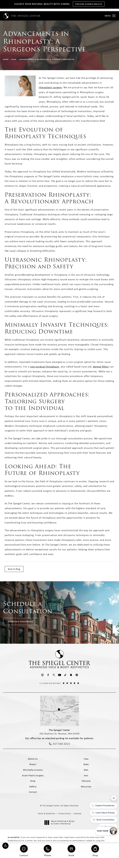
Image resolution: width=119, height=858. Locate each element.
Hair (86, 775)
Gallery (33, 786)
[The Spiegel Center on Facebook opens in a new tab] (48, 675)
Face (86, 758)
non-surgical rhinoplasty (44, 366)
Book (71, 855)
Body (86, 764)
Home (6, 59)
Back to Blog (14, 569)
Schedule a (28, 607)
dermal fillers (101, 366)
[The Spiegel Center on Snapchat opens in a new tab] (71, 675)
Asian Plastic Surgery (33, 775)
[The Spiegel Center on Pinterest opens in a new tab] (77, 675)
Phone (47, 855)
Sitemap (77, 813)
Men (86, 769)
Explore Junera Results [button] (88, 4)
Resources (86, 786)
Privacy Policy (64, 813)
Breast (33, 764)
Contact (24, 855)
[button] (5, 846)
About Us (33, 758)
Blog (14, 59)
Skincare (86, 780)
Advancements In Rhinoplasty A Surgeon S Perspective (46, 59)
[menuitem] (42, 675)
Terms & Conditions (46, 813)
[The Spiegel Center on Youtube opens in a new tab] (59, 675)
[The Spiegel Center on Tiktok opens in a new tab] (65, 675)
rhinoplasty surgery (50, 87)
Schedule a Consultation (20, 621)
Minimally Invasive (32, 769)
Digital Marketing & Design (63, 822)
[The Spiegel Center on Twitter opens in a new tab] (54, 675)
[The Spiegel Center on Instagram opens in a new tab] (42, 675)
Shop (95, 855)
